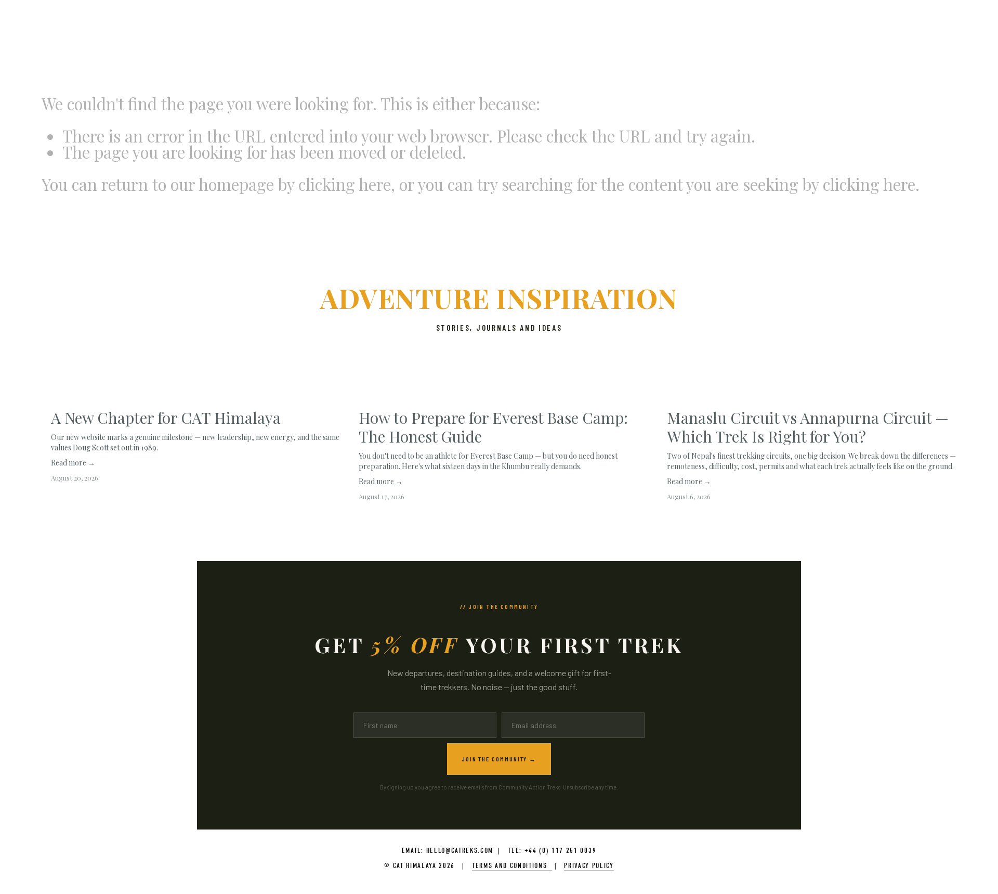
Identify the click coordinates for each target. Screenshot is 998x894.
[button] (939, 379)
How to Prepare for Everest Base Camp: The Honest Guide (493, 427)
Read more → (73, 463)
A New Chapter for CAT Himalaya (166, 417)
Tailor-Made (131, 37)
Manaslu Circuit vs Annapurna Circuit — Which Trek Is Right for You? (808, 427)
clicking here (344, 184)
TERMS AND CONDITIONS (512, 865)
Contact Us (288, 37)
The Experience (233, 37)
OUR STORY (179, 37)
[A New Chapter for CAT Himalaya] (195, 396)
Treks (51, 37)
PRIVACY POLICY (589, 865)
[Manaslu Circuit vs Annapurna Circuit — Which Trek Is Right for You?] (811, 396)
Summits (86, 37)
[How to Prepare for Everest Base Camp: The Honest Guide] (503, 396)
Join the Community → (499, 758)
